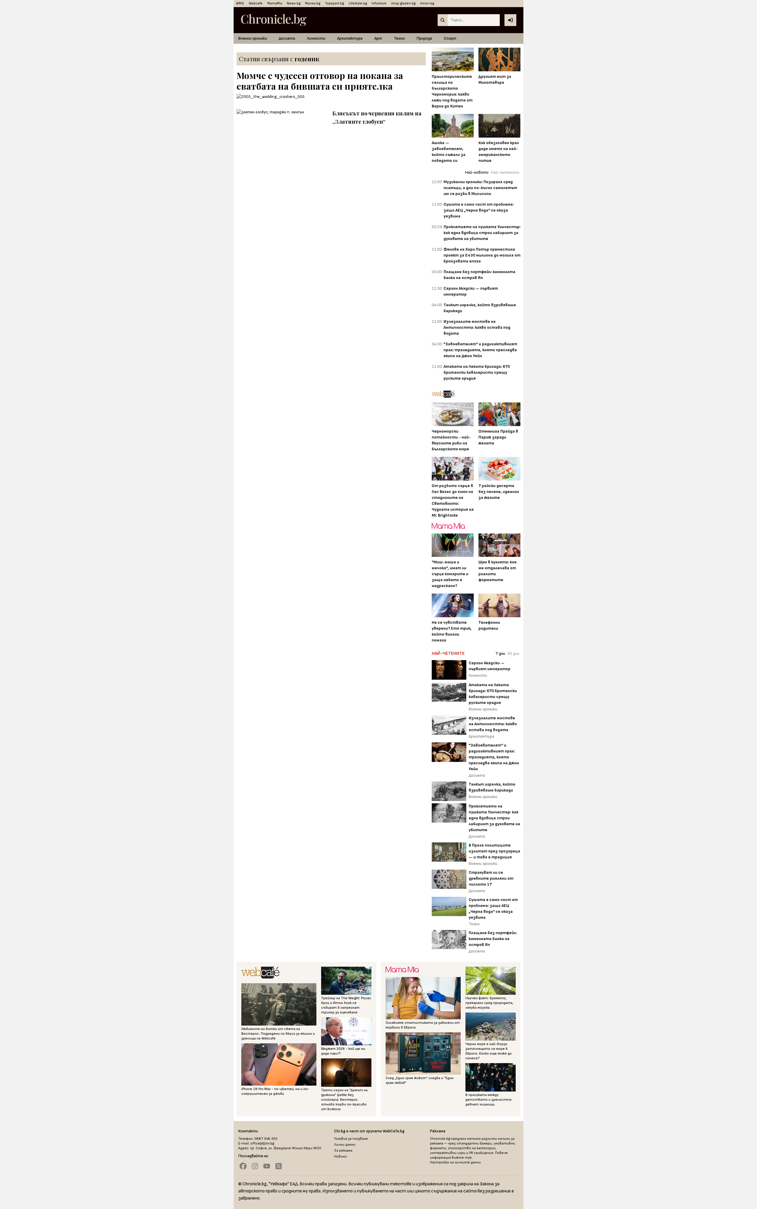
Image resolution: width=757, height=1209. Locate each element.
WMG (240, 3)
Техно (399, 38)
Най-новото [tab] (477, 172)
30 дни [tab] (513, 653)
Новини (340, 1156)
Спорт (450, 38)
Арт (378, 38)
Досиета (287, 38)
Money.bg (312, 3)
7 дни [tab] (500, 653)
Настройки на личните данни (455, 1162)
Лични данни (344, 1144)
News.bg (293, 3)
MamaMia (274, 3)
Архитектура (350, 38)
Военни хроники (252, 38)
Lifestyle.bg (358, 3)
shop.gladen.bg (403, 3)
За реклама (343, 1150)
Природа (424, 38)
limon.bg (427, 3)
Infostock (379, 3)
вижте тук (462, 1157)
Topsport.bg (334, 3)
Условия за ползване (351, 1139)
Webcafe (256, 3)
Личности (316, 38)
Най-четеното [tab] (505, 172)
